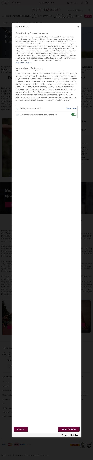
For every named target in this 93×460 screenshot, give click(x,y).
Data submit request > (23, 63)
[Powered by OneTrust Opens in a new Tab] (71, 435)
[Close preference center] (78, 27)
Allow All (20, 429)
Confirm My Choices (69, 429)
